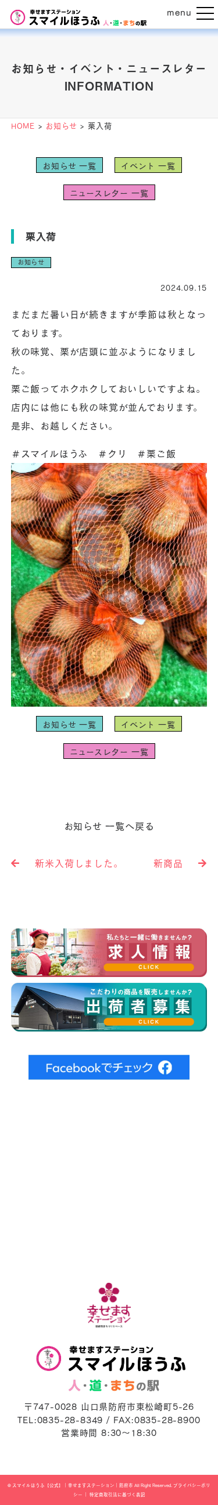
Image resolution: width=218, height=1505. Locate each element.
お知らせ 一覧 (69, 166)
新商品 (172, 863)
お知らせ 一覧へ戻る (109, 826)
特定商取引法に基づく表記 (117, 1494)
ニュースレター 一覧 (109, 193)
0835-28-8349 (70, 1420)
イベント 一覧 (148, 166)
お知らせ (31, 262)
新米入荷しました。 (74, 863)
